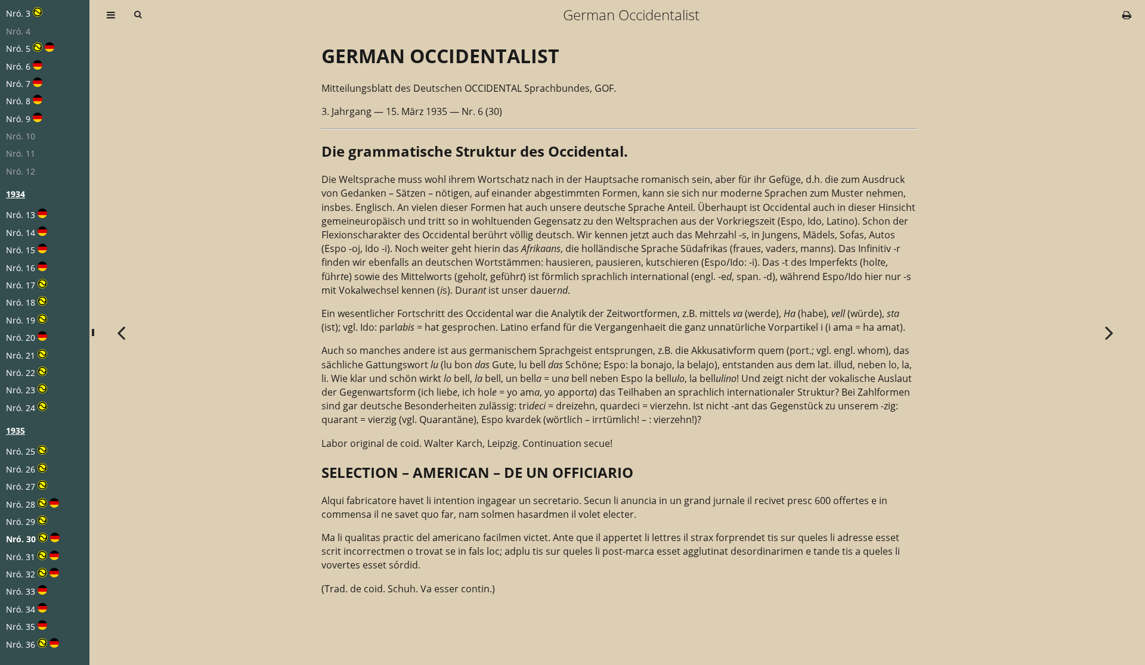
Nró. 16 (20, 268)
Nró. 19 (20, 320)
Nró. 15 (20, 250)
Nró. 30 (21, 539)
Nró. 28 (20, 504)
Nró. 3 (18, 13)
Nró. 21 (20, 355)
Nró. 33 (20, 591)
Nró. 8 (18, 101)
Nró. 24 (20, 408)
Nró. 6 (18, 66)
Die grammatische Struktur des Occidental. (474, 151)
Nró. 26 (20, 469)
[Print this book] (1127, 14)
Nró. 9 (18, 119)
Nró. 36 (20, 644)
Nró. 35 (20, 626)
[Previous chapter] (121, 332)
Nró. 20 (20, 337)
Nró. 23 (20, 390)
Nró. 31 (20, 557)
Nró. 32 (20, 574)
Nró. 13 (20, 214)
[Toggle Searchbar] (138, 15)
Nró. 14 (20, 232)
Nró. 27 (20, 486)
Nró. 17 (20, 285)
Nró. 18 (20, 302)
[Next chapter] (1109, 332)
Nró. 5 (18, 48)
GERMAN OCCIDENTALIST (440, 56)
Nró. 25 (20, 451)
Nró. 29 (20, 521)
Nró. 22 (20, 372)
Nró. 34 (20, 609)
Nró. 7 (18, 83)
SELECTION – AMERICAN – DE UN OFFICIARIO (477, 472)
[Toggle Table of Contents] (111, 15)
